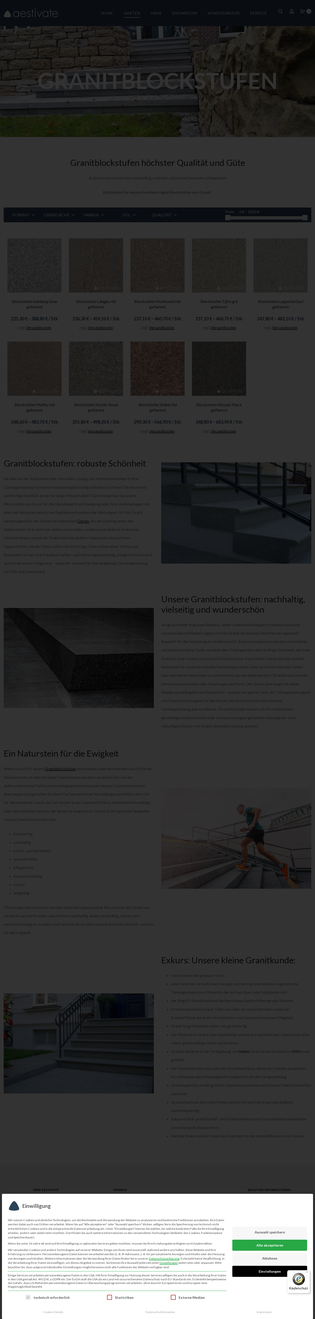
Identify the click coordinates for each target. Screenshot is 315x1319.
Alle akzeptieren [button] (269, 1245)
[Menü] (307, 1273)
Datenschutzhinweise (160, 1312)
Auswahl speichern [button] (270, 1232)
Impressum (264, 1312)
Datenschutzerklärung (164, 1258)
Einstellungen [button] (168, 1263)
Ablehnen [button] (269, 1258)
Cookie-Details (53, 1312)
